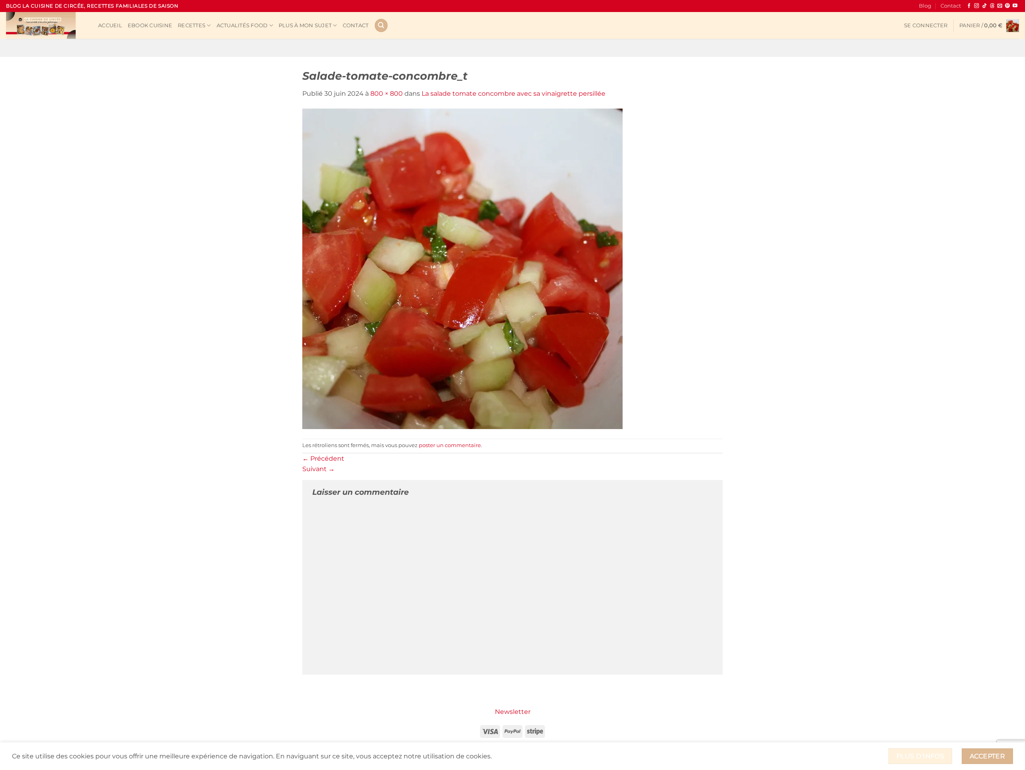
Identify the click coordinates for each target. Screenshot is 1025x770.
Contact (951, 6)
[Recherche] (381, 25)
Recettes (191, 25)
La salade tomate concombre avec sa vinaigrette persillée (513, 93)
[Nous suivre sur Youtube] (1015, 6)
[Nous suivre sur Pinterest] (1007, 6)
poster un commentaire (450, 445)
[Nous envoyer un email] (999, 6)
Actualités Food (242, 25)
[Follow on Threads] (992, 6)
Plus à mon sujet (305, 25)
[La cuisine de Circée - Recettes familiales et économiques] (46, 25)
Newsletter (513, 712)
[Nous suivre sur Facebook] (969, 6)
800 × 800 (386, 93)
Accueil (110, 25)
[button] (925, 25)
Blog (925, 6)
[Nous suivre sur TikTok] (984, 6)
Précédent (323, 458)
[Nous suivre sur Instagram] (976, 6)
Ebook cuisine (150, 25)
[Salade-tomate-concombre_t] (462, 268)
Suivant (318, 469)
